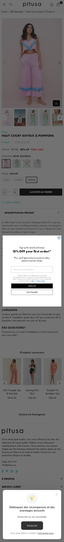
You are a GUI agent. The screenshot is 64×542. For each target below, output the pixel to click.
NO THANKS (32, 292)
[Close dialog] (59, 238)
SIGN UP (32, 285)
